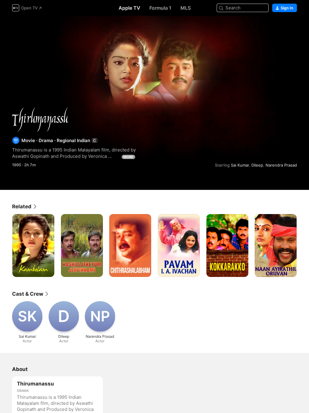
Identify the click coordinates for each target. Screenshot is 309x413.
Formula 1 (160, 8)
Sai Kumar (240, 165)
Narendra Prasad (281, 165)
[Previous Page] (6, 245)
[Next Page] (303, 245)
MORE (128, 157)
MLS (185, 8)
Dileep (257, 165)
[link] (24, 206)
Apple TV (129, 8)
